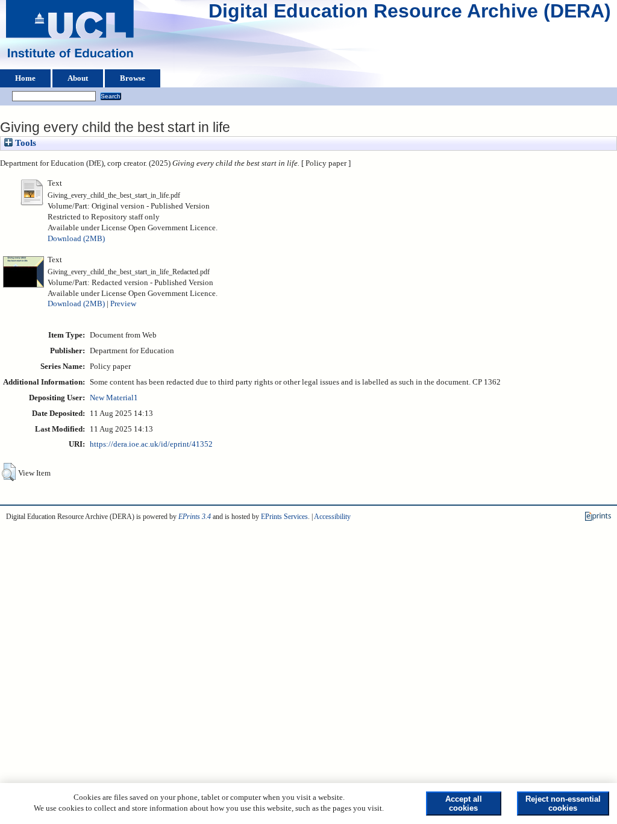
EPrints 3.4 (194, 516)
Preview (123, 304)
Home (25, 78)
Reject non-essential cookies (563, 803)
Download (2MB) (76, 238)
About (77, 78)
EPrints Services (284, 516)
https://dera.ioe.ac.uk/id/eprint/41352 (151, 444)
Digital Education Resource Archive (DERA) (409, 14)
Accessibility (332, 516)
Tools (24, 143)
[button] (9, 472)
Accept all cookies (463, 803)
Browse (132, 78)
